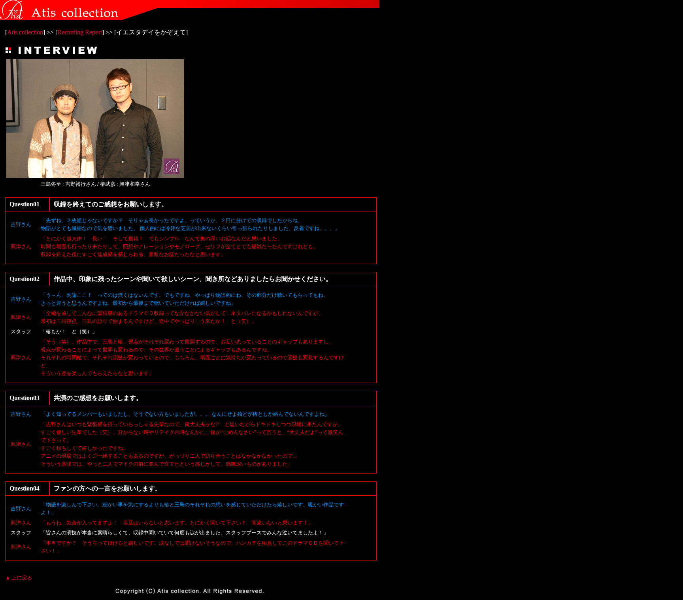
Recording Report (79, 32)
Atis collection (25, 32)
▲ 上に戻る (18, 578)
